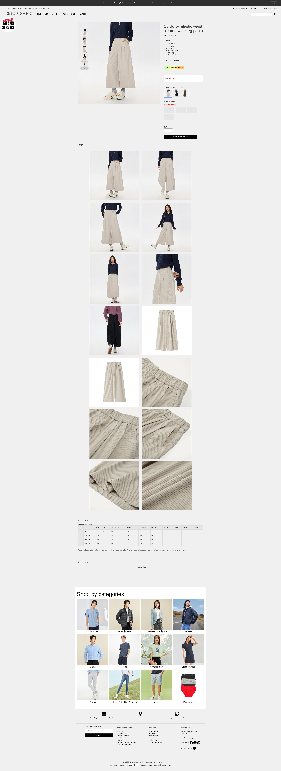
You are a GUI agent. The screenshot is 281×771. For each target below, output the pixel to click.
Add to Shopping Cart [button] (180, 136)
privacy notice (153, 738)
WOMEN (55, 14)
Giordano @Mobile (113, 765)
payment (120, 731)
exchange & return (123, 735)
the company (153, 731)
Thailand (170, 765)
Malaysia (150, 765)
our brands (152, 733)
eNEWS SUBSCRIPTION (93, 727)
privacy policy (153, 735)
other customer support (125, 744)
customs (119, 740)
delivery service (122, 733)
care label (120, 738)
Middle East (157, 765)
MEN (46, 14)
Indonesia (143, 765)
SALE (73, 14)
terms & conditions (155, 742)
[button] (172, 129)
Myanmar (164, 765)
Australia (122, 765)
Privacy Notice (119, 3)
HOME (39, 14)
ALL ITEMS (83, 14)
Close (274, 3)
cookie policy (153, 740)
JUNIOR (65, 14)
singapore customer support (126, 742)
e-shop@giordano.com (193, 738)
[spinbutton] (167, 130)
